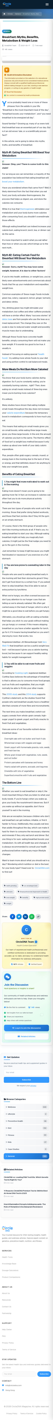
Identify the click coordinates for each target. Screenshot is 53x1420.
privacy (33, 1085)
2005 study (12, 694)
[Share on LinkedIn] (25, 916)
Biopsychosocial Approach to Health (33, 892)
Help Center (7, 1329)
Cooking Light (21, 673)
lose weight (10, 897)
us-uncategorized (30, 886)
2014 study (31, 694)
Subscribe (26, 1080)
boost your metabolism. (13, 181)
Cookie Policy (41, 1413)
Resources (6, 1300)
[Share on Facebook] (12, 916)
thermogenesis (27, 208)
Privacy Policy (8, 1343)
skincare (9, 892)
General (18, 14)
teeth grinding (11, 886)
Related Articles (28, 1036)
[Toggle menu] (47, 4)
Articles (10, 14)
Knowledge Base (9, 1264)
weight (8, 903)
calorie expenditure (16, 412)
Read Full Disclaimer (14, 92)
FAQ (4, 1336)
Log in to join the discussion (28, 1028)
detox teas (7, 319)
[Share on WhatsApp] (32, 916)
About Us (6, 1293)
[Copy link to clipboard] (38, 916)
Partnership (6, 1313)
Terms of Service (9, 1349)
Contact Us (6, 1307)
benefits (25, 897)
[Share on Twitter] (19, 916)
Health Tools (7, 1257)
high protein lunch (42, 897)
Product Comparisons (11, 1277)
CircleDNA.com (42, 868)
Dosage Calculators (10, 1270)
